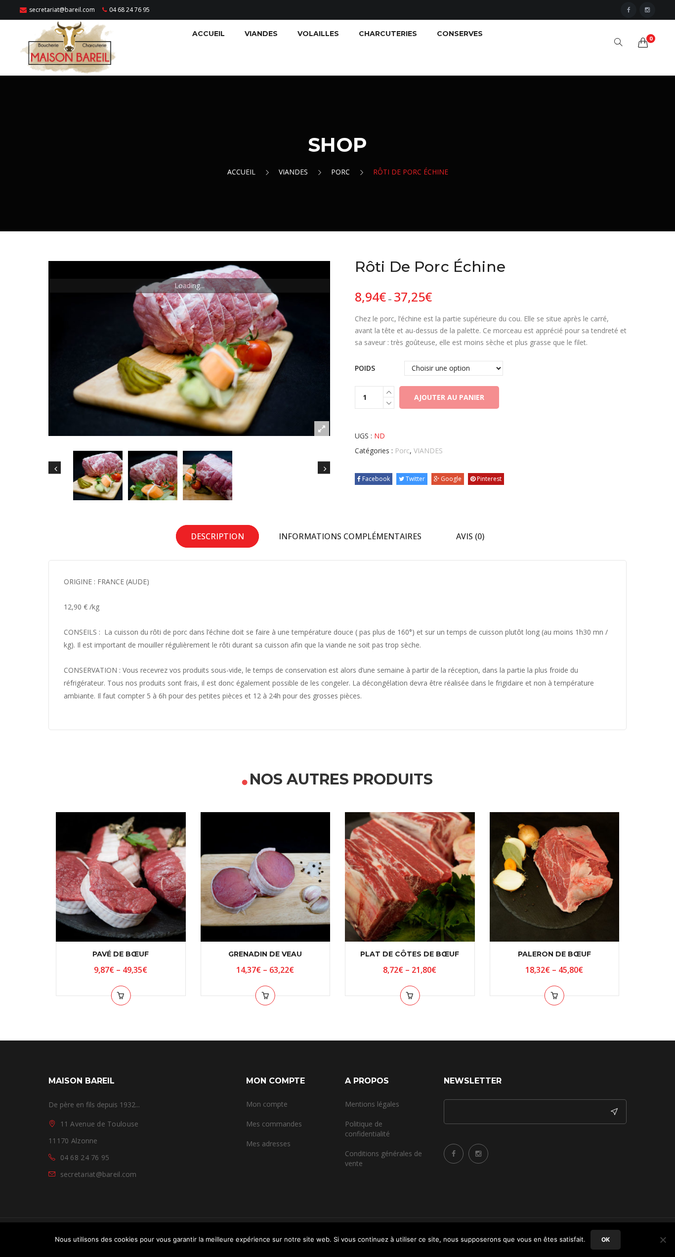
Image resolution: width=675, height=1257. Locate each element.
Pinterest (488, 479)
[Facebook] (628, 10)
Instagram (478, 1154)
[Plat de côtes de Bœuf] (410, 877)
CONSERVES (460, 33)
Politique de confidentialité (367, 1128)
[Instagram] (647, 10)
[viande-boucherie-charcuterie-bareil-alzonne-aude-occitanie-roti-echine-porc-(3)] (207, 475)
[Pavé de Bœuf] (121, 877)
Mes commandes (274, 1123)
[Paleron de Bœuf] (555, 877)
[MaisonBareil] (69, 46)
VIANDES (261, 33)
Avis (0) (470, 536)
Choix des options (120, 995)
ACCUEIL (208, 33)
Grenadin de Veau (265, 954)
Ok (605, 1239)
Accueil (241, 171)
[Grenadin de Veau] (266, 877)
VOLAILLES (318, 33)
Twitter (414, 479)
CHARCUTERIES (388, 33)
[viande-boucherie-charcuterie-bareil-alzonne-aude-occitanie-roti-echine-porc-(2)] (152, 475)
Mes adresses (268, 1143)
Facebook (375, 479)
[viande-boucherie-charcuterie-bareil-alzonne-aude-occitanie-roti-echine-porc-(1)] (189, 348)
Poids (365, 368)
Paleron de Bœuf (554, 954)
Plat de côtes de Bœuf (409, 954)
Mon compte (267, 1104)
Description (217, 536)
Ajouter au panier (449, 397)
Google (450, 479)
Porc (340, 171)
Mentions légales (372, 1104)
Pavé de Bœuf (120, 954)
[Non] (663, 1240)
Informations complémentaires (350, 536)
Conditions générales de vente (383, 1158)
